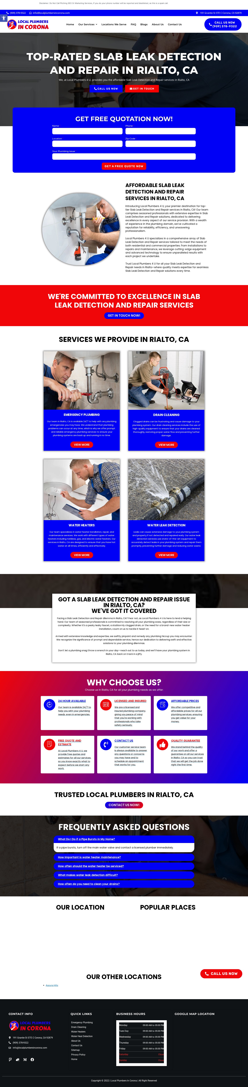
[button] (3, 18)
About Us (158, 24)
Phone (129, 125)
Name (56, 125)
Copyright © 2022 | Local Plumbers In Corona (114, 1080)
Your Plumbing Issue (64, 151)
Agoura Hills (52, 985)
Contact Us (175, 24)
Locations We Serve (113, 24)
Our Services (86, 24)
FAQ (133, 24)
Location (57, 138)
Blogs (144, 24)
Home (70, 24)
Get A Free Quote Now (124, 166)
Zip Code (131, 138)
